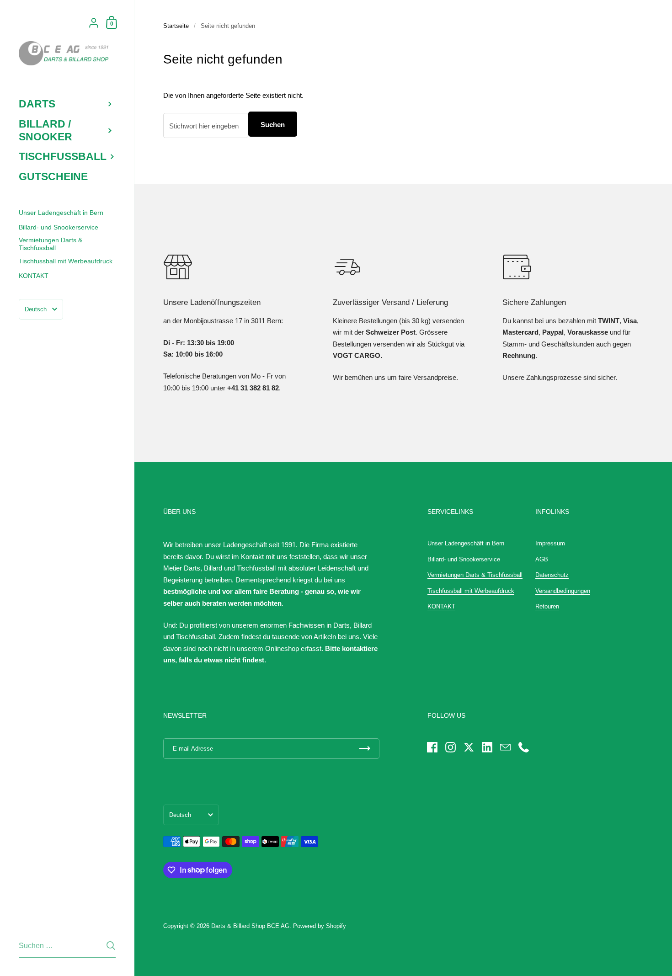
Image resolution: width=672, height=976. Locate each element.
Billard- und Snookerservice (463, 559)
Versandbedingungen (562, 590)
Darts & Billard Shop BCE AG (250, 926)
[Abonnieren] (364, 748)
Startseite (176, 25)
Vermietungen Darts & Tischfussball (475, 574)
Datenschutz (552, 574)
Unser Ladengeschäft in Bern (465, 543)
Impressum (550, 543)
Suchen (273, 124)
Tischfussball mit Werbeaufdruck (470, 590)
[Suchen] (111, 945)
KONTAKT (441, 606)
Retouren (547, 606)
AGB (541, 559)
